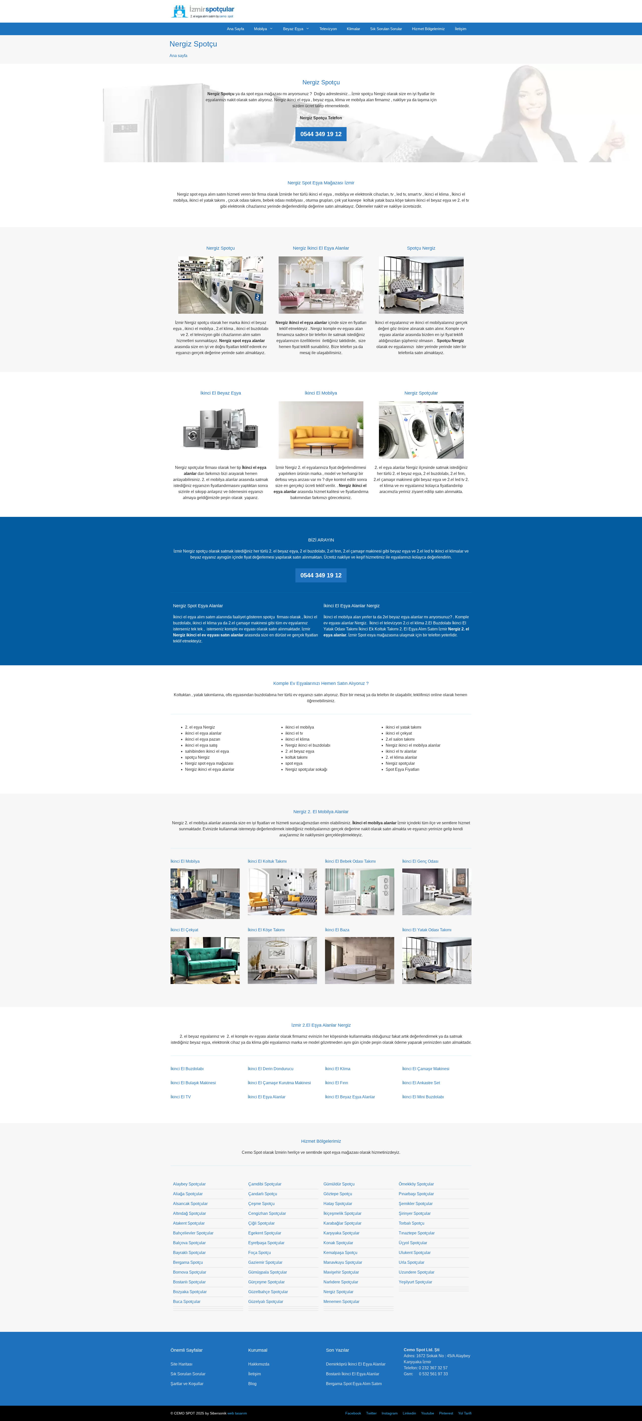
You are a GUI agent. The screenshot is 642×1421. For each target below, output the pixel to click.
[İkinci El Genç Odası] (436, 912)
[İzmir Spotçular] (203, 11)
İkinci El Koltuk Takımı (267, 861)
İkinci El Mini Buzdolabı (423, 1097)
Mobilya (260, 29)
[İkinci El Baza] (359, 981)
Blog (252, 1384)
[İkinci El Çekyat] (205, 981)
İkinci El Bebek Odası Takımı (350, 861)
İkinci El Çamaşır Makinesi (425, 1069)
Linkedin (409, 1413)
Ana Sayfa (235, 29)
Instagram (390, 1413)
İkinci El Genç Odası (420, 861)
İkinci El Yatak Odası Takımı (426, 930)
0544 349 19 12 (321, 134)
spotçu (269, 617)
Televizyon (328, 29)
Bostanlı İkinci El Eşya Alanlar (352, 1374)
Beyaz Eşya (293, 29)
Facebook (353, 1413)
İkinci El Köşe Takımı (266, 930)
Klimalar (353, 29)
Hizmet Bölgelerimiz (428, 29)
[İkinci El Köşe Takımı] (282, 981)
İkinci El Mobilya (185, 861)
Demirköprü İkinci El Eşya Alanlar (355, 1364)
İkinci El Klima (337, 1069)
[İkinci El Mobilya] (205, 916)
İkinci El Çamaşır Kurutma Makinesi (279, 1083)
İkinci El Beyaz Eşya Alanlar (350, 1097)
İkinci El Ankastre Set (421, 1083)
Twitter (371, 1413)
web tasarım (237, 1413)
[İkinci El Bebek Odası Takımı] (359, 912)
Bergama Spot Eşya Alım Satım (354, 1384)
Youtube (427, 1413)
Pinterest (446, 1413)
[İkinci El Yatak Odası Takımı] (436, 981)
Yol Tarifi (464, 1413)
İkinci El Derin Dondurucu (270, 1069)
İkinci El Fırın (336, 1083)
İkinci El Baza (337, 930)
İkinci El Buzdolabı (187, 1069)
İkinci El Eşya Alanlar (266, 1097)
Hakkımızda (258, 1364)
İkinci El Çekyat (184, 930)
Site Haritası (181, 1364)
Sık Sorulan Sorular (386, 29)
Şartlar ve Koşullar (187, 1384)
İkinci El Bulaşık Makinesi (193, 1083)
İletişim (460, 29)
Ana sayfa (178, 55)
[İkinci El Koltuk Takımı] (282, 912)
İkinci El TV (181, 1097)
